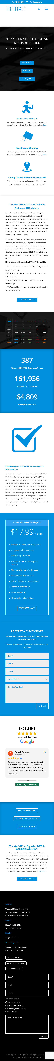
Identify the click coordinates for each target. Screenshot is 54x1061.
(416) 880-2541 (15, 925)
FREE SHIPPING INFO (27, 810)
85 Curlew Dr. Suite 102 (16, 909)
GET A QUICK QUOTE (14, 968)
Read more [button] (12, 774)
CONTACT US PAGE (27, 827)
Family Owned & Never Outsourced (27, 177)
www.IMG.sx (35, 1057)
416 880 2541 (41, 871)
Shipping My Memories (17, 1009)
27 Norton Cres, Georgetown (18, 912)
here (45, 125)
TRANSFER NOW (27, 608)
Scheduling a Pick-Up (16, 1006)
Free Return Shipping (27, 147)
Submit (42, 705)
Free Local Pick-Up (27, 118)
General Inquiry (14, 1012)
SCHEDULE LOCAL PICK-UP (27, 818)
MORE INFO (27, 63)
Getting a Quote (14, 1002)
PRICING (27, 71)
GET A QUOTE (27, 79)
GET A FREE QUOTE (27, 300)
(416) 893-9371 (16, 928)
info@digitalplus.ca (12, 938)
